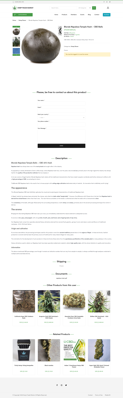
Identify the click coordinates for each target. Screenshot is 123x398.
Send (61, 145)
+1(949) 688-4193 (19, 2)
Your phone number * (43, 121)
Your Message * (42, 128)
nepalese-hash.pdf (61, 278)
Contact (96, 14)
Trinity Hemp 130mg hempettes (23, 365)
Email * (40, 107)
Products (64, 14)
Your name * (41, 100)
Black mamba (49, 365)
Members (74, 14)
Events (82, 14)
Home (56, 14)
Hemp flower (22, 20)
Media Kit (107, 395)
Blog (89, 14)
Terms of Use (98, 395)
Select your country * (43, 114)
